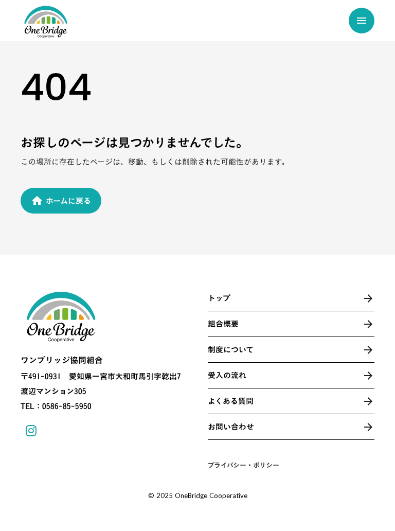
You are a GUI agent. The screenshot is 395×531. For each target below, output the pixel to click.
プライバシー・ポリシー (243, 465)
